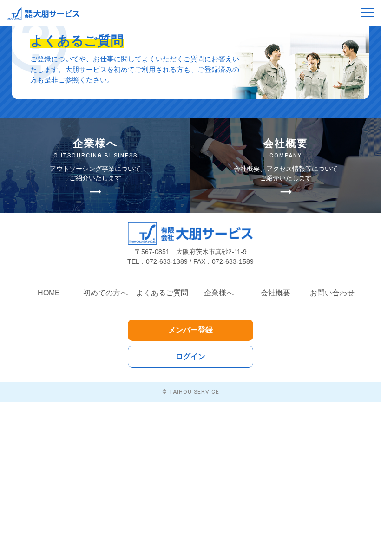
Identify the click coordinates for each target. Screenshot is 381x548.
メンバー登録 (190, 330)
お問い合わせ (332, 293)
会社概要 (275, 293)
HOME (49, 293)
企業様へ (219, 293)
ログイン (190, 356)
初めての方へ (105, 293)
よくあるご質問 (162, 293)
